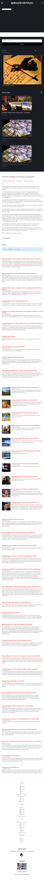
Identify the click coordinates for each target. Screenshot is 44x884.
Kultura (22, 838)
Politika (22, 786)
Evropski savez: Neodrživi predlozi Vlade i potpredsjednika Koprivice (17, 640)
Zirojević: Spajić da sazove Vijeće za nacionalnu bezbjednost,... (25, 489)
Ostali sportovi (22, 816)
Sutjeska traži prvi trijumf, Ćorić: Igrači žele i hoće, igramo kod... (25, 412)
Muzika (22, 827)
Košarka (22, 809)
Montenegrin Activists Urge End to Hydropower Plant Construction (15, 164)
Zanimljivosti (22, 832)
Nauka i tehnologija (23, 822)
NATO (22, 791)
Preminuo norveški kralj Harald (8, 336)
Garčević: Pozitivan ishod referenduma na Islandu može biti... (24, 400)
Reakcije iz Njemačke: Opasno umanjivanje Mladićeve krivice (15, 301)
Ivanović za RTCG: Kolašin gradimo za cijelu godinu (13, 680)
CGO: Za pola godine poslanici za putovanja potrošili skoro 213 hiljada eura (18, 532)
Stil (22, 830)
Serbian (4, 9)
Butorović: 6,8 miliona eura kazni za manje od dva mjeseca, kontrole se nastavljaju (19, 669)
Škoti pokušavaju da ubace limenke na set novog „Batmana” (24, 476)
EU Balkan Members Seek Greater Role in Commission (16, 112)
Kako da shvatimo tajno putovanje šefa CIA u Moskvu (13, 346)
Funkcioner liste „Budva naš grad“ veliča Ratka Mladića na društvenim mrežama (19, 545)
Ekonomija (22, 788)
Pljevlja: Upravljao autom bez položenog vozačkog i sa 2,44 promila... (26, 450)
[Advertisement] (22, 24)
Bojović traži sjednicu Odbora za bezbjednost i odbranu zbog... (25, 502)
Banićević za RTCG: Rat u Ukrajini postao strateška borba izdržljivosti (17, 624)
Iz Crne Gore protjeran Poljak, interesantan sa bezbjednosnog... (25, 463)
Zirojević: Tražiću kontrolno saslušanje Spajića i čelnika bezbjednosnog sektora (19, 273)
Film (22, 829)
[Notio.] (22, 3)
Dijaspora (23, 801)
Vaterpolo (23, 811)
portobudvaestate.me (22, 871)
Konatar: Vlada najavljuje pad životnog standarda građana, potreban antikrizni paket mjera (21, 586)
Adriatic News (24, 851)
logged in (10, 249)
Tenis (22, 814)
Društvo (22, 789)
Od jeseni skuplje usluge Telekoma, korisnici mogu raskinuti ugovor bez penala (19, 692)
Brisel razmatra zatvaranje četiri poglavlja (11, 612)
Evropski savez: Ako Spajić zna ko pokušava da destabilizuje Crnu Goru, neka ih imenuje (21, 569)
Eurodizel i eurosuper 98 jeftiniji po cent (10, 767)
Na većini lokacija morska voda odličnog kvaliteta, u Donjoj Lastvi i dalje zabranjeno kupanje (22, 323)
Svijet (22, 798)
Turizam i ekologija (22, 794)
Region (22, 796)
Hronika (22, 799)
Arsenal (22, 793)
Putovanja (23, 825)
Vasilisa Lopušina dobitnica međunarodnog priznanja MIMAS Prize (25, 425)
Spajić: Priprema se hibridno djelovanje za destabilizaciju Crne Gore (16, 602)
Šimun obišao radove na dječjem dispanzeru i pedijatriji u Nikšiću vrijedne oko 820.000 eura (21, 258)
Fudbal (22, 807)
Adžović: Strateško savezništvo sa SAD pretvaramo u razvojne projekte (17, 705)
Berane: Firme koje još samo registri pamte (11, 755)
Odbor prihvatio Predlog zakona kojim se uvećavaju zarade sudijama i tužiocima (19, 729)
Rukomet (22, 812)
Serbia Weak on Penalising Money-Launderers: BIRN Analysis (14, 138)
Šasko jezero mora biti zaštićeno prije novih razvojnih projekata (25, 387)
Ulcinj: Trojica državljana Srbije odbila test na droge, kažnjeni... (24, 438)
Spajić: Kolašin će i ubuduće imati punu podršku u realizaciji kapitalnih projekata (19, 370)
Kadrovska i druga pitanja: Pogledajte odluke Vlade (13, 357)
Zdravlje (22, 824)
